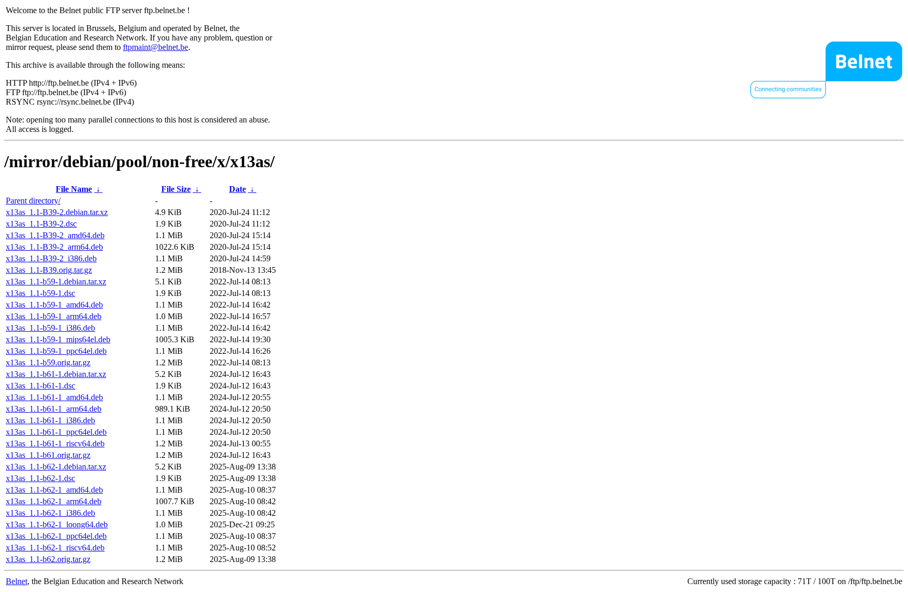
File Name (74, 189)
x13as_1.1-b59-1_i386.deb (50, 327)
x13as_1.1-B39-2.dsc (41, 223)
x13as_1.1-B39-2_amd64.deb (55, 235)
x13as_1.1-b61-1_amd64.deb (54, 397)
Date (237, 189)
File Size (176, 189)
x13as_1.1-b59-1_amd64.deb (54, 304)
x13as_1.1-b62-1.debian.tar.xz (56, 466)
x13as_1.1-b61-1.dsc (40, 385)
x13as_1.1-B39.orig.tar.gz (49, 270)
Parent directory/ (33, 200)
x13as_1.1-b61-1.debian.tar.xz (56, 374)
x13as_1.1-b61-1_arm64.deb (53, 408)
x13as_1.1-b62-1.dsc (40, 478)
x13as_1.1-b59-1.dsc (40, 293)
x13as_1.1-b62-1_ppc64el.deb (56, 536)
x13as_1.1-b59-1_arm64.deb (53, 316)
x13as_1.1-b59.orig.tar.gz (48, 362)
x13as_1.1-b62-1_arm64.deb (53, 501)
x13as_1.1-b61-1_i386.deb (50, 420)
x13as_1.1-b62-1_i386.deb (50, 512)
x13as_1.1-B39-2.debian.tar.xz (57, 212)
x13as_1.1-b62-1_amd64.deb (54, 489)
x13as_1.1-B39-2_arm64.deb (54, 246)
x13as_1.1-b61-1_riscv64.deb (55, 443)
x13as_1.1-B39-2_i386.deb (51, 258)
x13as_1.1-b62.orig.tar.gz (48, 559)
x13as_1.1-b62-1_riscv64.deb (55, 547)
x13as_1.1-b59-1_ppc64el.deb (56, 350)
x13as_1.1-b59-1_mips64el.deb (58, 339)
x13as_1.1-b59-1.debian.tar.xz (56, 281)
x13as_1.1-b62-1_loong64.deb (57, 524)
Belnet (16, 581)
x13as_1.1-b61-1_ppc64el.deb (56, 431)
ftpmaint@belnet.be (155, 47)
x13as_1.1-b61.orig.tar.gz (48, 455)
